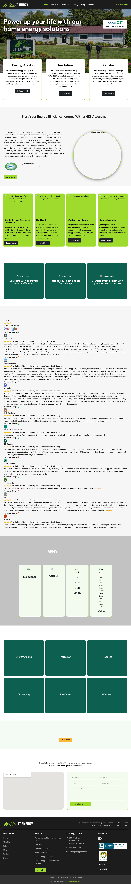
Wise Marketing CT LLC (73, 881)
